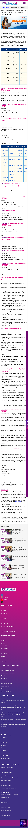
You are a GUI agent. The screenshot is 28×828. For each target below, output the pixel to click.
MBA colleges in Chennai (18, 282)
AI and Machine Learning (6, 780)
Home (3, 7)
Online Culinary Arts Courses (7, 626)
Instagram (6, 597)
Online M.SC (3, 750)
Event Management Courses (7, 760)
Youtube (5, 599)
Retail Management (5, 815)
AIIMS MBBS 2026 (4, 651)
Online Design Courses (6, 623)
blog (7, 7)
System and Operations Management (9, 794)
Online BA (3, 616)
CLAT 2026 (3, 656)
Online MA (3, 747)
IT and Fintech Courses (6, 785)
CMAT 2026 (3, 658)
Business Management (6, 818)
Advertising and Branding (6, 775)
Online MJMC (4, 753)
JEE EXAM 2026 (4, 645)
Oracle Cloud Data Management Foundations (11, 698)
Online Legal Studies (5, 758)
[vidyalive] (9, 3)
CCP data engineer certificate (7, 673)
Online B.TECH (4, 608)
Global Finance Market (6, 810)
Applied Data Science (6, 686)
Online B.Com (4, 613)
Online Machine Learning (6, 688)
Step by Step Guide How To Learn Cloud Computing (12, 712)
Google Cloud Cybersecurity (7, 670)
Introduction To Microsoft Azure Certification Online (12, 722)
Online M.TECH (4, 737)
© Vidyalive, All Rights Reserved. (14, 823)
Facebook (6, 594)
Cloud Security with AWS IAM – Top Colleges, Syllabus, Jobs (14, 719)
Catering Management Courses (8, 631)
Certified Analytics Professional (8, 681)
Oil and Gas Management (6, 772)
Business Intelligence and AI (7, 767)
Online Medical (4, 755)
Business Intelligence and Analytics (8, 788)
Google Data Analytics (6, 691)
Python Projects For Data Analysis (8, 668)
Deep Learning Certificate (6, 683)
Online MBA (3, 740)
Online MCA (3, 745)
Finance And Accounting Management (9, 777)
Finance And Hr (4, 805)
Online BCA (3, 621)
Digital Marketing (4, 802)
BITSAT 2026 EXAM (5, 653)
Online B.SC (3, 618)
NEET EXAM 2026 (4, 648)
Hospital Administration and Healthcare (9, 783)
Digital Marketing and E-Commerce (9, 770)
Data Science (4, 678)
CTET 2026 (3, 661)
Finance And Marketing (6, 807)
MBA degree (18, 501)
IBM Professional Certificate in (7, 675)
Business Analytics (5, 797)
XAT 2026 (3, 643)
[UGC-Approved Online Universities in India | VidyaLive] (14, 589)
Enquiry (27, 414)
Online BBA (3, 610)
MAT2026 (3, 640)
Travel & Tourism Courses (6, 629)
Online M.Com (4, 742)
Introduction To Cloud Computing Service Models (12, 705)
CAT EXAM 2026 (4, 638)
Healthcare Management (6, 813)
